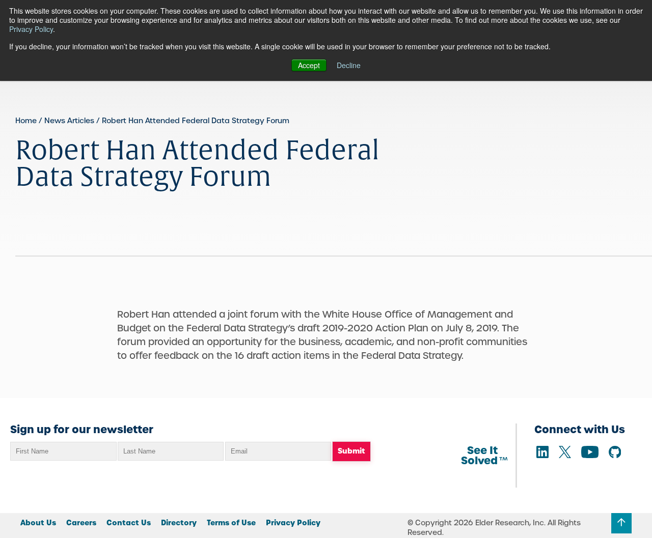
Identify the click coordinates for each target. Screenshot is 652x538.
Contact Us (128, 523)
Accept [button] (309, 65)
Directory (179, 523)
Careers (81, 523)
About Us (38, 523)
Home (26, 121)
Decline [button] (349, 65)
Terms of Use (231, 523)
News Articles (69, 121)
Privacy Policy (31, 29)
